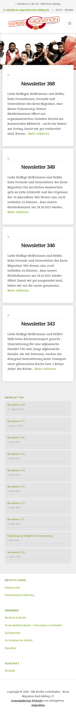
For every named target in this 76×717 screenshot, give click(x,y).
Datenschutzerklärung (19, 595)
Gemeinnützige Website (27, 700)
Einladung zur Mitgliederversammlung (29, 535)
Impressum (12, 587)
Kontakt (10, 670)
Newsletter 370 (16, 552)
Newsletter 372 (16, 503)
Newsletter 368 (38, 84)
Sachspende (12, 633)
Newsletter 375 (16, 453)
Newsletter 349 (38, 167)
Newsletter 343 (38, 324)
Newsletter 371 (16, 519)
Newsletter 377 (16, 421)
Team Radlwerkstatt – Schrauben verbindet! (33, 625)
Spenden (10, 648)
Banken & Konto (15, 617)
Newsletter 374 (16, 470)
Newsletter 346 (38, 245)
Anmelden (38, 705)
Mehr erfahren (38, 133)
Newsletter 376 (16, 437)
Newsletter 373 (16, 486)
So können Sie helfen (18, 640)
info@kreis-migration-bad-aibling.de (27, 9)
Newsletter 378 (16, 404)
